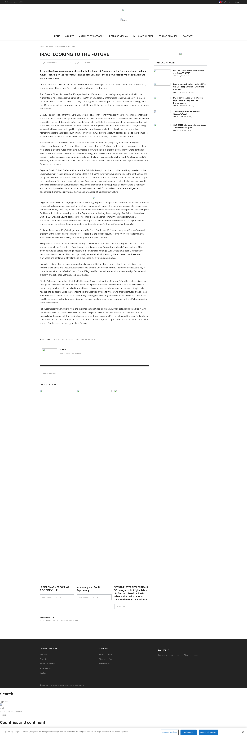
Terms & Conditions (48, 664)
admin (63, 350)
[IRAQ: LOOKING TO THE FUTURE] (49, 355)
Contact (43, 673)
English (225, 2)
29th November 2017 (50, 63)
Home (42, 46)
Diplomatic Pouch (106, 659)
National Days (104, 664)
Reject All (188, 732)
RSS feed (43, 655)
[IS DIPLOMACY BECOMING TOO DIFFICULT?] (57, 486)
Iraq (77, 339)
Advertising (44, 659)
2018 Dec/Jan (58, 339)
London (83, 339)
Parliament (92, 339)
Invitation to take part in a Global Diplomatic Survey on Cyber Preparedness (188, 100)
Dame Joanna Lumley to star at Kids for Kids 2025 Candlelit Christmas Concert (189, 86)
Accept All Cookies (208, 732)
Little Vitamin (79, 685)
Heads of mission (106, 655)
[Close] (243, 732)
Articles (49, 46)
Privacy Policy (45, 668)
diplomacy (69, 339)
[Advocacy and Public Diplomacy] (94, 486)
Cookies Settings (169, 732)
